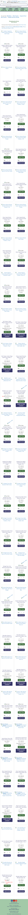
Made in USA (10, 28)
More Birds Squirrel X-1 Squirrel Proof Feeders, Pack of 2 (20, 636)
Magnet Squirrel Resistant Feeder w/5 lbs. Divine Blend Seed (21, 807)
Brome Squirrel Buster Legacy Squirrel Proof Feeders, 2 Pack (7, 252)
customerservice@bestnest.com (15, 906)
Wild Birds (9, 15)
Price (24, 26)
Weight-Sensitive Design (13, 17)
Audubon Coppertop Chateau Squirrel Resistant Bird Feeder (7, 46)
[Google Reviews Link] (16, 901)
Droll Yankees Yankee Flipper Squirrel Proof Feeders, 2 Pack (7, 357)
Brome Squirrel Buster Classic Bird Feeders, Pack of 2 (21, 81)
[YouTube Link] (14, 901)
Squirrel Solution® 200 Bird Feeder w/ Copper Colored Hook (7, 807)
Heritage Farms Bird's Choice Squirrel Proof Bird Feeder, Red (21, 532)
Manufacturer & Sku (18, 26)
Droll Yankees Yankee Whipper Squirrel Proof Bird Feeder (7, 323)
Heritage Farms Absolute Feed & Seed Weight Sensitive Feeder (21, 392)
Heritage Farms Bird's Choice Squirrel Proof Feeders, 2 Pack (7, 532)
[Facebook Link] (12, 901)
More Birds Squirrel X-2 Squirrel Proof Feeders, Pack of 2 (20, 671)
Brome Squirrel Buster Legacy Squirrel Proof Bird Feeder (21, 218)
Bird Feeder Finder (22, 24)
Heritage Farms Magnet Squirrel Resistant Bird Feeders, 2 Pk (21, 463)
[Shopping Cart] (22, 1)
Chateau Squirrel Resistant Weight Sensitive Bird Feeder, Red (21, 357)
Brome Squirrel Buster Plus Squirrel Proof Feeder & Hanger (21, 46)
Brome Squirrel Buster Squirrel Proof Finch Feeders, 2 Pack (21, 116)
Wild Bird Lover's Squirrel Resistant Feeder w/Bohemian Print (7, 392)
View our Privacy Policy (14, 912)
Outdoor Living (4, 10)
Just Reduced (4, 28)
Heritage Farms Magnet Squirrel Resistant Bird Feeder (7, 463)
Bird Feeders (16, 10)
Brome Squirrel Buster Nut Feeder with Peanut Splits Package (7, 772)
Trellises (22, 10)
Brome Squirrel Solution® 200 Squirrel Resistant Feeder (7, 288)
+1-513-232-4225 (14, 1)
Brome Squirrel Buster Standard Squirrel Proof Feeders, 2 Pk (7, 218)
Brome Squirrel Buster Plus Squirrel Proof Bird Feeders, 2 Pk (21, 150)
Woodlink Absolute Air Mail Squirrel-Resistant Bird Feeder (7, 876)
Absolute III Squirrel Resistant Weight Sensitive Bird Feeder (7, 428)
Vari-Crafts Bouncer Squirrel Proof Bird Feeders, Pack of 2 (21, 842)
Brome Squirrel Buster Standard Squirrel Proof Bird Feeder (21, 184)
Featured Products (9, 26)
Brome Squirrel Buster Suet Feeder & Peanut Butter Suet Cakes (20, 772)
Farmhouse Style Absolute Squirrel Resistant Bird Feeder (21, 428)
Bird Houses (10, 10)
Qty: (4, 57)
